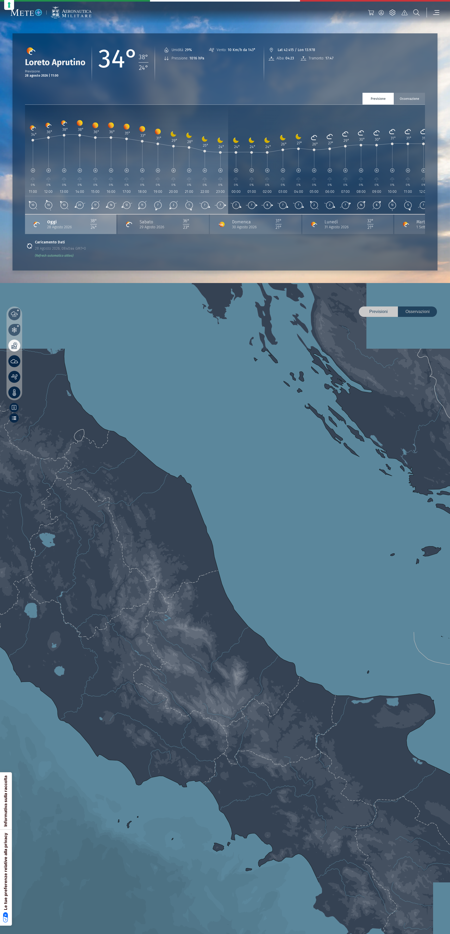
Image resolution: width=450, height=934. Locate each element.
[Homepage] (26, 12)
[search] (416, 12)
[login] (381, 12)
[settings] (392, 12)
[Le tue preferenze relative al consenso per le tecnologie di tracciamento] (9, 5)
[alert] (404, 12)
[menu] (433, 12)
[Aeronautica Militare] (71, 13)
